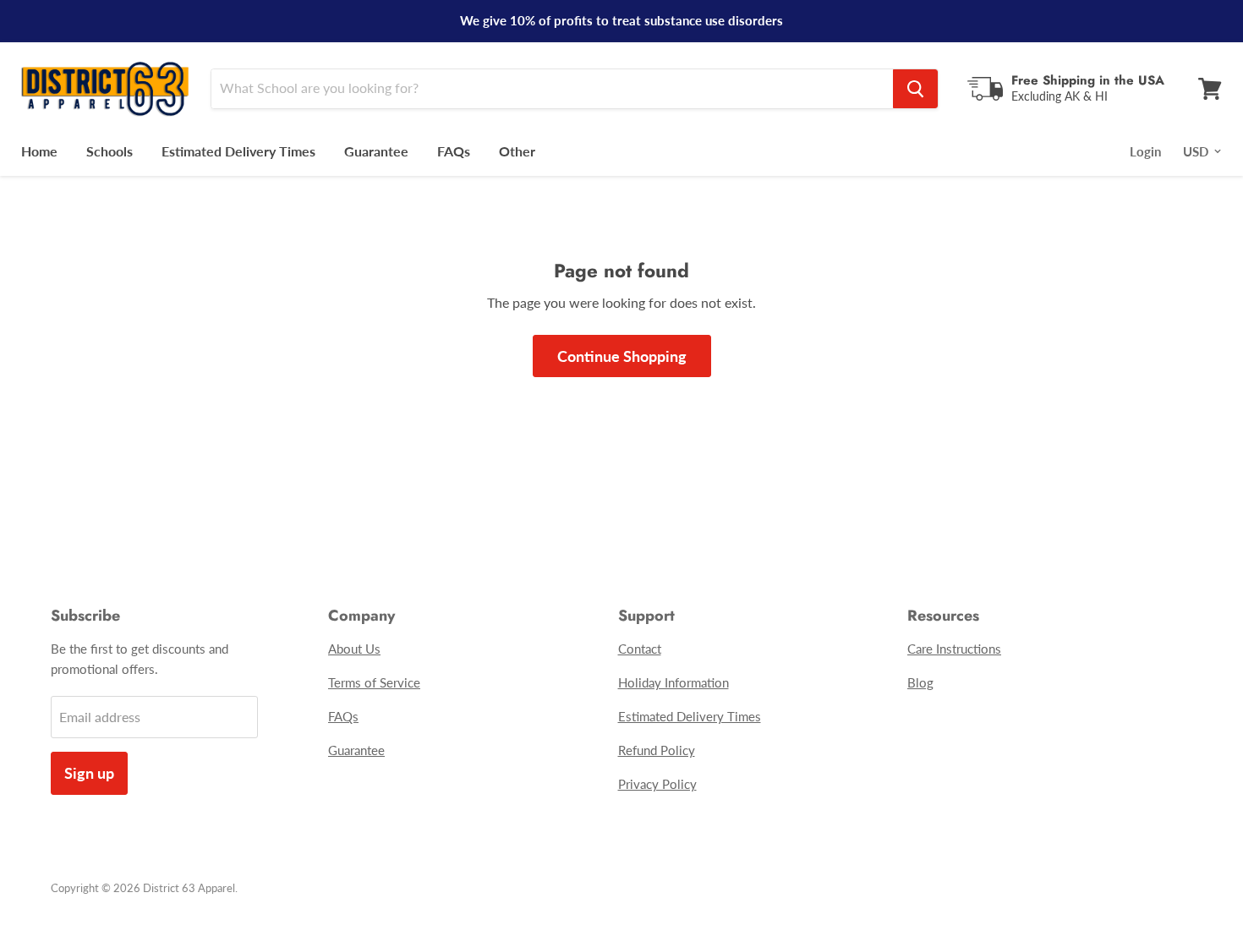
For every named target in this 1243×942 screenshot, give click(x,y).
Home (39, 151)
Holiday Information (673, 682)
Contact (639, 648)
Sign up (89, 773)
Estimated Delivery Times (238, 151)
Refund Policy (656, 750)
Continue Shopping (622, 356)
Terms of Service (374, 682)
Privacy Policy (657, 783)
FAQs (453, 151)
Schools (109, 151)
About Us (354, 648)
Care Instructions (954, 648)
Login (1145, 151)
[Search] (915, 88)
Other (517, 151)
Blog (920, 682)
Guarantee (376, 151)
